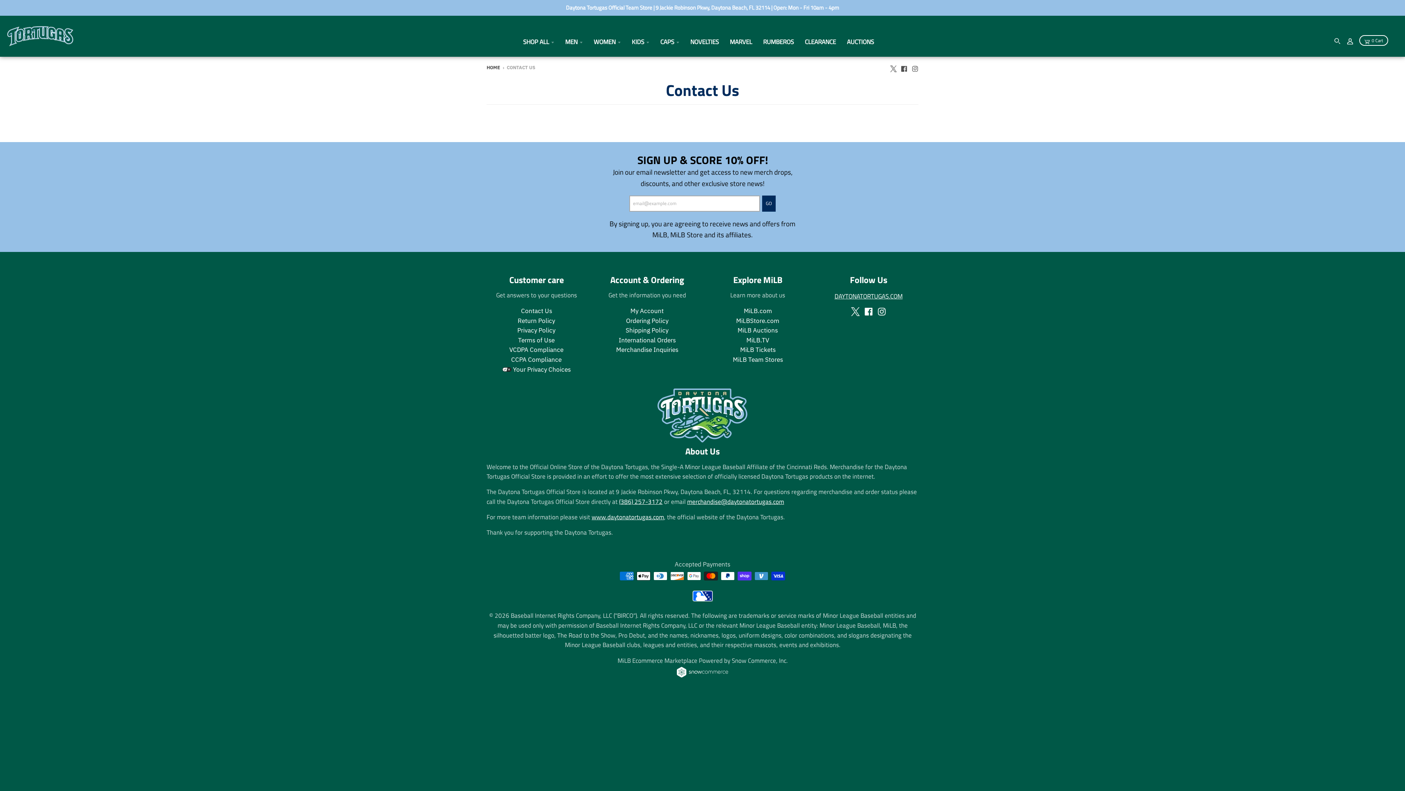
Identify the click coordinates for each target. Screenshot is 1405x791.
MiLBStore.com (757, 321)
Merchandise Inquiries (647, 350)
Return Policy (536, 321)
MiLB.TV (757, 340)
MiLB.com (758, 311)
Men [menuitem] (571, 41)
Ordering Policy (647, 321)
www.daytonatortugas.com (628, 516)
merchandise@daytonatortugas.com (735, 501)
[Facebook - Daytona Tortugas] (904, 67)
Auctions (860, 41)
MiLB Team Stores (758, 360)
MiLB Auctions (758, 330)
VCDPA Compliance (536, 350)
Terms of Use (536, 340)
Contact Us (536, 311)
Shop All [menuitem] (536, 41)
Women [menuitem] (605, 41)
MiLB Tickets (758, 350)
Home (493, 67)
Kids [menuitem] (638, 41)
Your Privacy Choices (541, 369)
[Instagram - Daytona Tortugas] (915, 67)
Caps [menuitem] (667, 41)
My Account (647, 311)
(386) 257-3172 (641, 501)
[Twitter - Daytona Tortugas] (893, 67)
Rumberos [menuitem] (778, 41)
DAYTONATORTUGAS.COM (869, 296)
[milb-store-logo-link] (703, 599)
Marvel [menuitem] (741, 41)
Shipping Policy (647, 330)
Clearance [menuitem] (820, 41)
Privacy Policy (536, 330)
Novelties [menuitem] (704, 41)
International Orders (647, 340)
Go (769, 203)
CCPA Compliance (536, 360)
